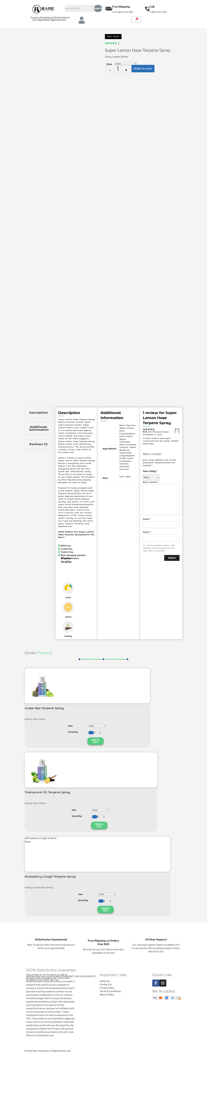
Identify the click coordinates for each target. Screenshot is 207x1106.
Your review (150, 482)
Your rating (150, 471)
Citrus (108, 56)
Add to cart (143, 68)
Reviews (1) (38, 444)
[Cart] (136, 20)
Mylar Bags (49, 20)
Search (98, 8)
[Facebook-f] (155, 983)
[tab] (38, 413)
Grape (41, 719)
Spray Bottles (54, 18)
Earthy (124, 56)
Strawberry (47, 887)
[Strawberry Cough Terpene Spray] (42, 854)
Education (60, 20)
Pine (35, 719)
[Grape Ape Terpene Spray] (42, 685)
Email (147, 532)
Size (109, 64)
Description (38, 412)
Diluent (66, 18)
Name (147, 519)
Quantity (73, 732)
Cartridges (38, 20)
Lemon (116, 56)
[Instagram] (162, 983)
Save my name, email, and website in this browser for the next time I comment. (158, 548)
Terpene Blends (38, 18)
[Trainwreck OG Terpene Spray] (42, 770)
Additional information (39, 428)
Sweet (36, 887)
